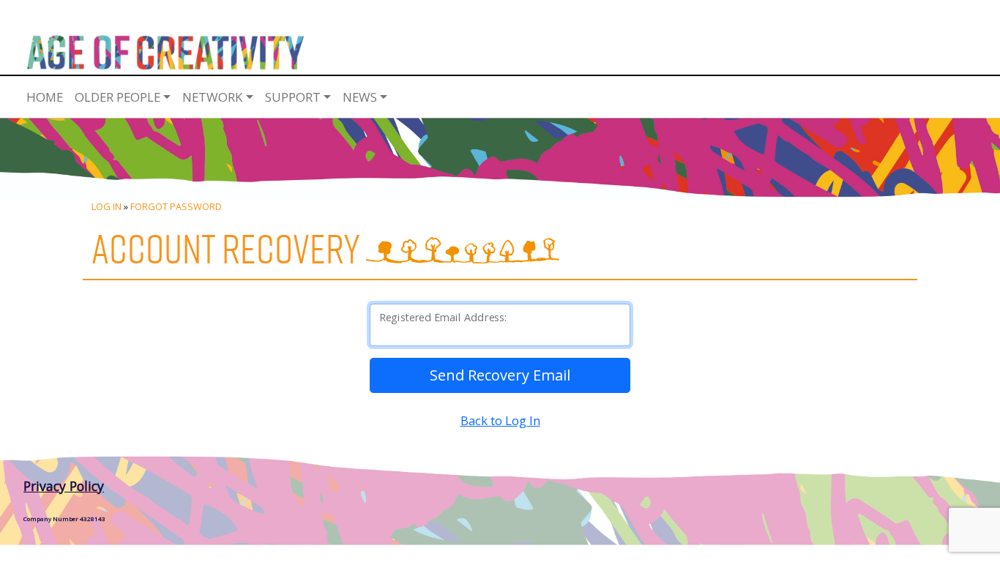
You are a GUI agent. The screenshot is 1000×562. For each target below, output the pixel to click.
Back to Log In (500, 420)
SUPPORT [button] (293, 97)
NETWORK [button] (212, 97)
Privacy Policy (63, 486)
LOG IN (107, 206)
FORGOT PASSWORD (176, 206)
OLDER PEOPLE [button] (117, 97)
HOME (44, 97)
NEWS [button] (360, 97)
